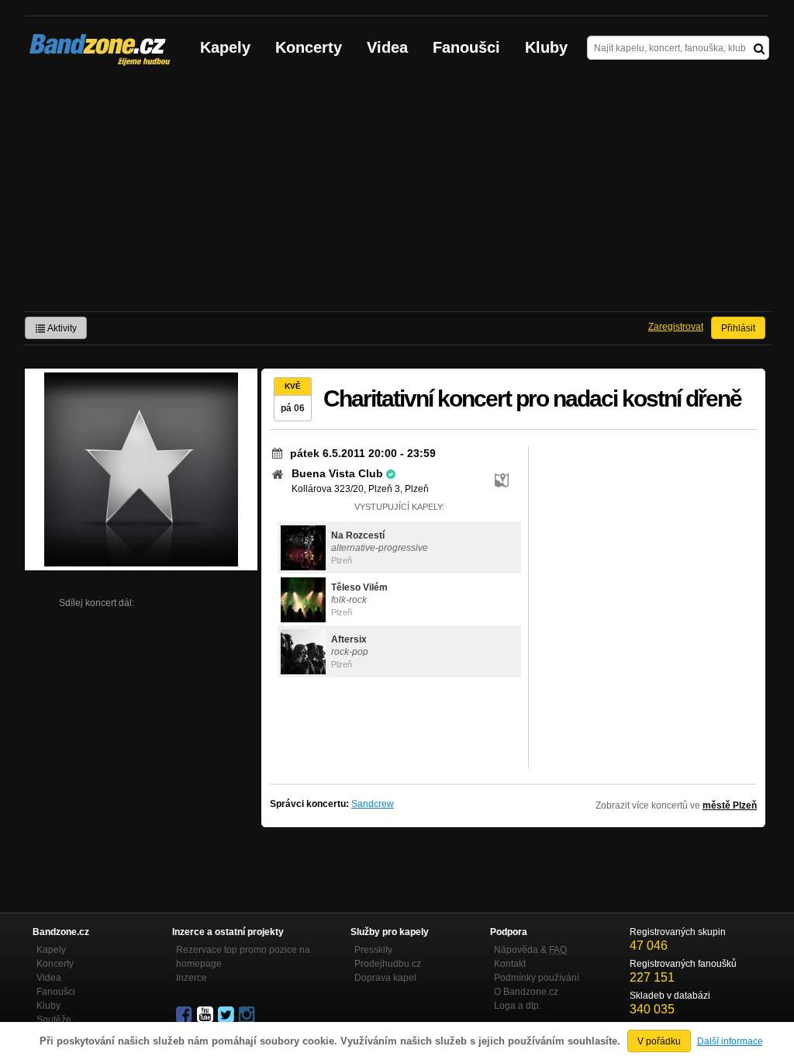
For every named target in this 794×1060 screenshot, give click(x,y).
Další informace (730, 1041)
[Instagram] (248, 1015)
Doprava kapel (385, 977)
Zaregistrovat (675, 326)
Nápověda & (530, 949)
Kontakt (510, 963)
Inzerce (191, 977)
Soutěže (53, 1019)
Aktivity (61, 328)
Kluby (546, 47)
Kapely (225, 47)
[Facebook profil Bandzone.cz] (185, 1015)
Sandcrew (372, 803)
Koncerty (308, 47)
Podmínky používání (536, 977)
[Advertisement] (397, 194)
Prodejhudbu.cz (387, 963)
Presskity (373, 949)
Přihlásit (738, 328)
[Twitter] (227, 1015)
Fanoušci (466, 47)
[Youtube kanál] (206, 1015)
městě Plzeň (730, 805)
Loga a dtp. (517, 1005)
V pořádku (659, 1041)
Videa (387, 47)
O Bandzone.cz (526, 991)
